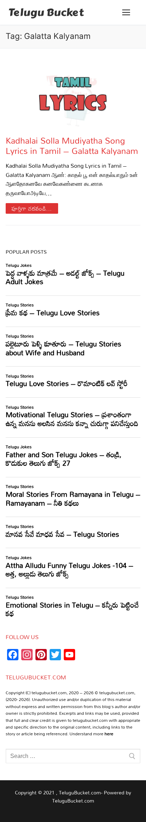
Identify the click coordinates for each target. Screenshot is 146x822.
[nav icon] (126, 12)
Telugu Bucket (46, 12)
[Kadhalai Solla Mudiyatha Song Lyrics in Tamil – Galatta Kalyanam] (73, 92)
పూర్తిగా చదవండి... (32, 208)
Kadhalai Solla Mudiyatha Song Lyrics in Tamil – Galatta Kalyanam (72, 145)
